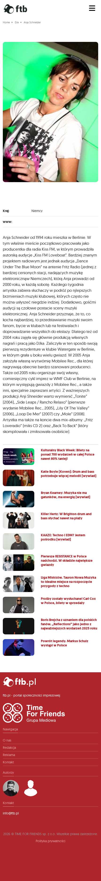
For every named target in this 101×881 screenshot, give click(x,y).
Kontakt (8, 762)
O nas (7, 740)
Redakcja (9, 747)
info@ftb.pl (11, 813)
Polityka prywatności (50, 841)
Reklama (9, 755)
